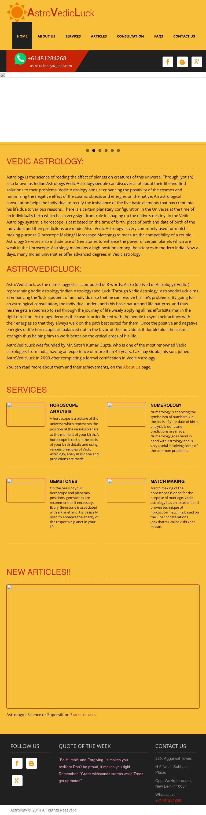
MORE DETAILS (84, 715)
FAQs (158, 36)
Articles (99, 36)
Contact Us (184, 36)
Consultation (130, 36)
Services (73, 36)
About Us (46, 36)
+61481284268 (168, 800)
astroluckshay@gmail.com (51, 65)
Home (22, 36)
